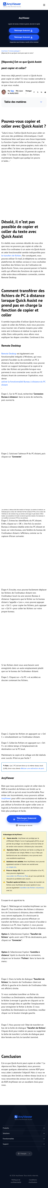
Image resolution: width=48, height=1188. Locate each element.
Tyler (12, 91)
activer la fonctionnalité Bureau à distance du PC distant (23, 383)
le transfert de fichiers (11, 255)
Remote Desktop (8, 353)
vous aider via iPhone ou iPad (17, 876)
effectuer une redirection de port (32, 768)
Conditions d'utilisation (33, 1181)
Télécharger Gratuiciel (22, 30)
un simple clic (11, 867)
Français (23, 1154)
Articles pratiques (14, 51)
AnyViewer (4, 51)
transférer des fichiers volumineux (32, 888)
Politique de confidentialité (16, 1181)
